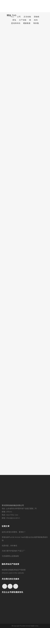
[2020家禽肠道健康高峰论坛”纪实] (25, 132)
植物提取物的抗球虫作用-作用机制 (24, 105)
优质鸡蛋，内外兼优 (9, 546)
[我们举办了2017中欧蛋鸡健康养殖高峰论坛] (25, 396)
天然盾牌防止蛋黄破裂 (10, 556)
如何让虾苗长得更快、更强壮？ (14, 532)
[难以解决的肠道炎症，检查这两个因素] (25, 42)
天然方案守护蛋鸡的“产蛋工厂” (13, 551)
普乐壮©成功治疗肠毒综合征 (21, 284)
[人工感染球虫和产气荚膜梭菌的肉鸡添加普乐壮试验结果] (25, 352)
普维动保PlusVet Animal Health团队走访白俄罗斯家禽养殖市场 (25, 538)
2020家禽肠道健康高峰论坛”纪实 (23, 149)
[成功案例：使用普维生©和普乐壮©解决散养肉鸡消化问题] (25, 223)
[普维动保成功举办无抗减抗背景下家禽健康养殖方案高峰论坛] (25, 176)
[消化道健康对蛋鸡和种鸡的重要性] (25, 310)
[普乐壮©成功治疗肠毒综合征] (25, 269)
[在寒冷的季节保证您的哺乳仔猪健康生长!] (25, 441)
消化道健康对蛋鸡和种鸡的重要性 (23, 326)
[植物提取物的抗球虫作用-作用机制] (25, 89)
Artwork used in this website (13, 573)
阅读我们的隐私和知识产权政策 (14, 570)
